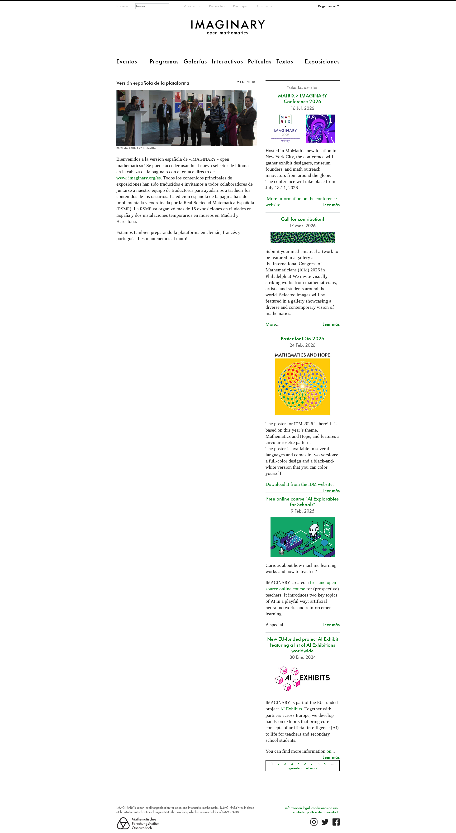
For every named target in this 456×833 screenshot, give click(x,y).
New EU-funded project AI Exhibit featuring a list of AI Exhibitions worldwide (302, 645)
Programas (164, 61)
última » (312, 768)
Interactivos (227, 61)
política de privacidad (322, 812)
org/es (138, 177)
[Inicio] (228, 30)
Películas (259, 61)
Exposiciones (322, 61)
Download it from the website (299, 484)
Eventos (126, 61)
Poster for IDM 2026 (302, 338)
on (329, 751)
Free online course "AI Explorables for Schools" (302, 502)
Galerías (195, 61)
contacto (299, 812)
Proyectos (217, 6)
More (271, 324)
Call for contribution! (302, 219)
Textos (284, 61)
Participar (241, 6)
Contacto (264, 6)
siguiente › (294, 768)
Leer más (331, 204)
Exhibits (291, 708)
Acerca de (192, 6)
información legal (297, 808)
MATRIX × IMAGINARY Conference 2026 (302, 98)
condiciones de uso (324, 808)
